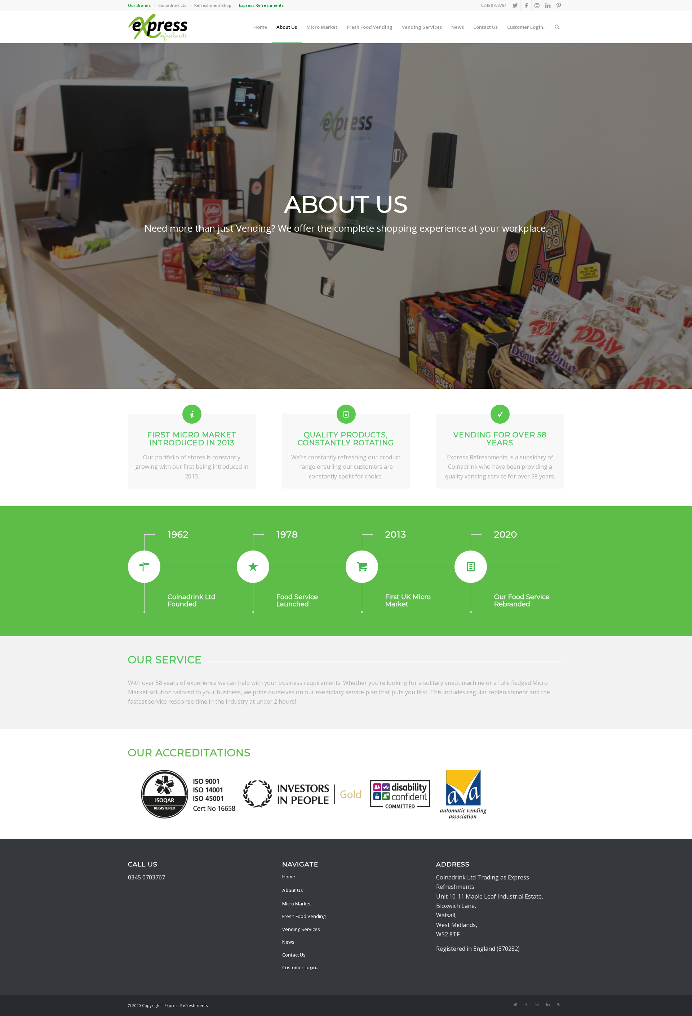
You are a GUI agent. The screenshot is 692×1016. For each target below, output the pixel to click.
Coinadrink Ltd (172, 5)
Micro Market (296, 903)
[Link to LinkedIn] (547, 5)
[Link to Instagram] (537, 5)
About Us (292, 890)
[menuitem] (141, 5)
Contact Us (294, 955)
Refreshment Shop (212, 5)
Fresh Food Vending (303, 916)
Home (288, 876)
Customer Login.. (300, 967)
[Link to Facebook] (526, 5)
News (288, 942)
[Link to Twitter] (515, 5)
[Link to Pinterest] (558, 5)
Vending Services (301, 929)
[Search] (557, 27)
